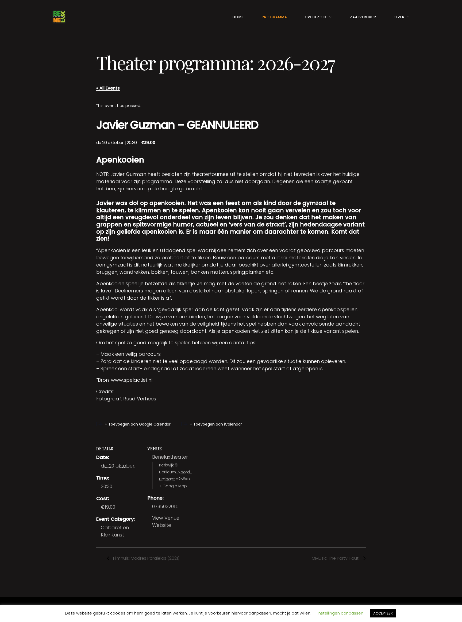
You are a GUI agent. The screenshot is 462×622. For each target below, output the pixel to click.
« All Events (108, 88)
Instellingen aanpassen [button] (340, 613)
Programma (274, 17)
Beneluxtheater (170, 457)
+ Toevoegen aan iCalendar (216, 424)
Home (238, 17)
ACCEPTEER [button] (383, 613)
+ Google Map (173, 486)
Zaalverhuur (363, 17)
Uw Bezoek (316, 17)
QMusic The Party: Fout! (336, 558)
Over (399, 17)
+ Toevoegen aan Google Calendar (138, 424)
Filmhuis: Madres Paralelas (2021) (145, 558)
